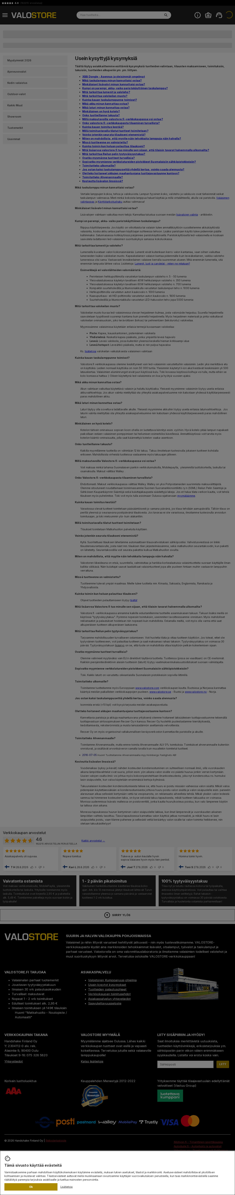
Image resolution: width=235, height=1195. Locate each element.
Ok (31, 1186)
